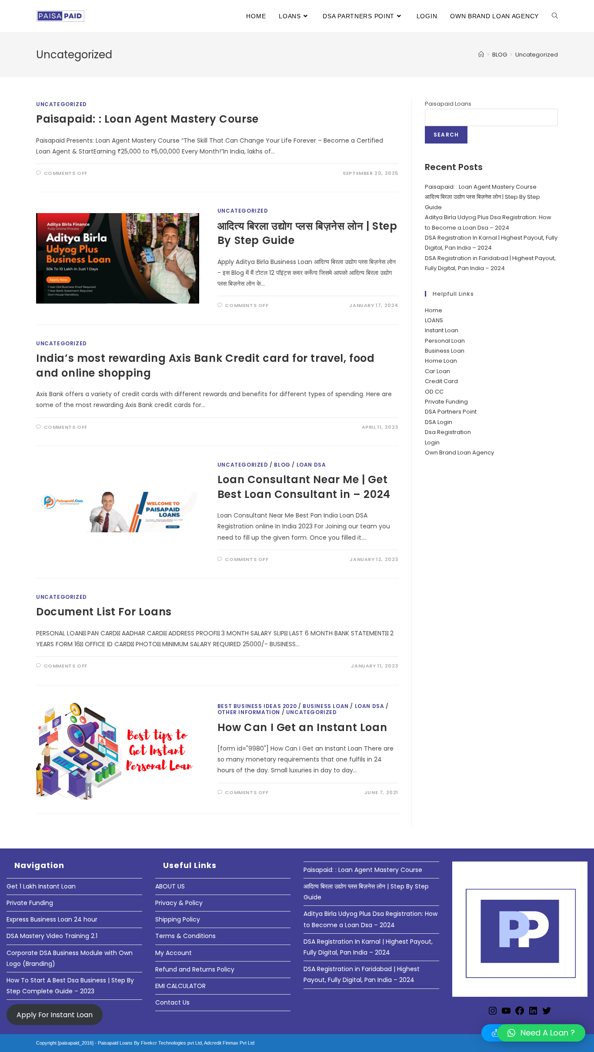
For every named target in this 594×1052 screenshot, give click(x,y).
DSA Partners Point (451, 411)
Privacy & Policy (179, 902)
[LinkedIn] (533, 1013)
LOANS (434, 320)
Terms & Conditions (185, 936)
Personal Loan (445, 341)
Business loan (326, 706)
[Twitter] (546, 1013)
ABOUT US (170, 886)
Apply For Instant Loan (55, 1014)
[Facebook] (519, 1013)
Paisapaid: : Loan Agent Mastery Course (147, 119)
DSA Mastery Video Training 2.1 (52, 936)
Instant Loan (441, 330)
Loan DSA (311, 464)
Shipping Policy (177, 919)
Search (446, 134)
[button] (541, 1033)
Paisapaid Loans (448, 104)
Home (433, 310)
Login (432, 442)
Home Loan (441, 361)
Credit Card (441, 381)
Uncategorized (536, 54)
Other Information (248, 712)
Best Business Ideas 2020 (257, 706)
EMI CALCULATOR (180, 986)
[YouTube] (506, 1013)
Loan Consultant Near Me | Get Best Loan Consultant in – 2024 (303, 486)
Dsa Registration (448, 432)
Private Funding (446, 401)
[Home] (481, 54)
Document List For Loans (104, 611)
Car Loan (437, 371)
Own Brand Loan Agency (459, 452)
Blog (282, 464)
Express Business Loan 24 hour (52, 919)
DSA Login (438, 422)
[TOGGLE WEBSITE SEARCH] (554, 16)
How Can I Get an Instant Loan (302, 727)
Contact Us (172, 1002)
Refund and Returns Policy (194, 969)
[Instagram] (492, 1013)
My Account (173, 952)
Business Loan (444, 351)
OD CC (434, 391)
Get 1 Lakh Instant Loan (41, 886)
